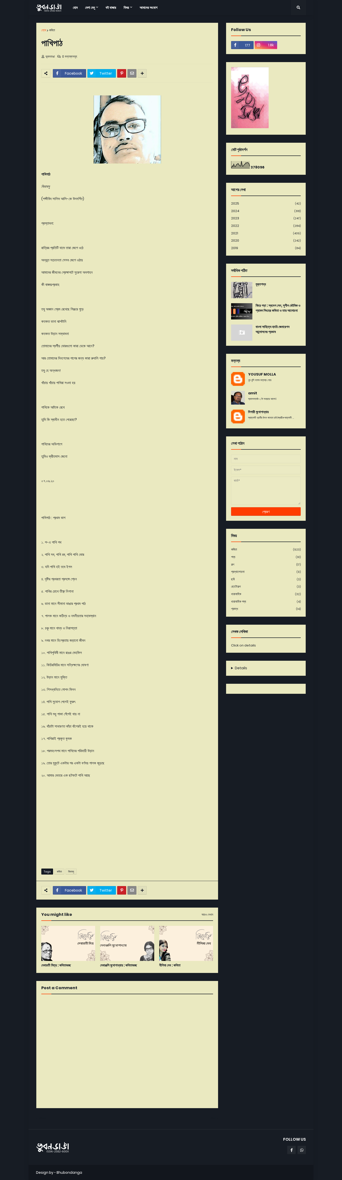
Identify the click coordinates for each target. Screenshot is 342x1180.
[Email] (131, 73)
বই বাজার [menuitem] (111, 7)
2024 (266, 211)
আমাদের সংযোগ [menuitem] (148, 7)
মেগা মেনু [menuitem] (90, 7)
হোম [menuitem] (75, 7)
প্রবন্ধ (266, 608)
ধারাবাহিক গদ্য (266, 601)
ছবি (266, 579)
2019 (266, 248)
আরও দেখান (207, 915)
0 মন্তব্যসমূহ (69, 56)
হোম (43, 30)
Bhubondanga (69, 1172)
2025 (266, 203)
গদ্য (266, 557)
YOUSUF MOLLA (262, 374)
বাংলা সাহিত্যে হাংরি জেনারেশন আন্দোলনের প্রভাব (272, 329)
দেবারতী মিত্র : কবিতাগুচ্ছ (56, 965)
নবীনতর (42, 1118)
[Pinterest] (121, 73)
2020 (266, 240)
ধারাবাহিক (266, 594)
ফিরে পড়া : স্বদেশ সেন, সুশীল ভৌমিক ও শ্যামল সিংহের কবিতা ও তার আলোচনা (278, 308)
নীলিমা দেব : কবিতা (170, 965)
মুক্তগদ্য (261, 284)
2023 (266, 218)
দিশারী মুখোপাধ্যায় (258, 412)
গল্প (266, 564)
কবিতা (52, 30)
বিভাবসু (71, 872)
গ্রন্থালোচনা (266, 571)
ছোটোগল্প (266, 586)
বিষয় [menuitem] (126, 7)
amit (252, 393)
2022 (266, 225)
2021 (266, 233)
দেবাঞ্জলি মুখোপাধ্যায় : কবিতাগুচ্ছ (118, 965)
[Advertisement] (127, 826)
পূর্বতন (213, 1118)
